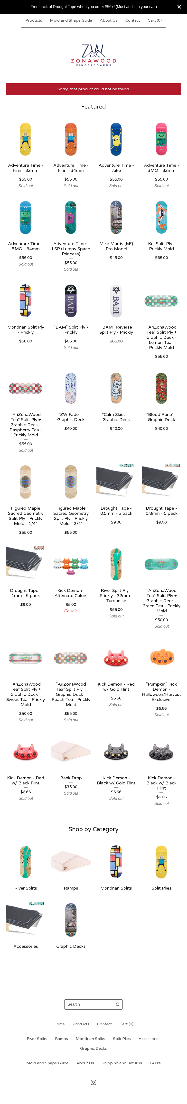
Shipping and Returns (122, 1063)
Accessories (149, 1038)
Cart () (155, 20)
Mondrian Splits (90, 1038)
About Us (109, 20)
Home (59, 1024)
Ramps (61, 1038)
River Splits (37, 1038)
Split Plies (122, 1038)
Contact (132, 20)
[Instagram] (93, 1082)
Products (33, 20)
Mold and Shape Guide (71, 20)
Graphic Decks (93, 1048)
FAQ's (155, 1063)
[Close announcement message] (179, 7)
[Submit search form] (118, 1004)
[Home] (93, 55)
